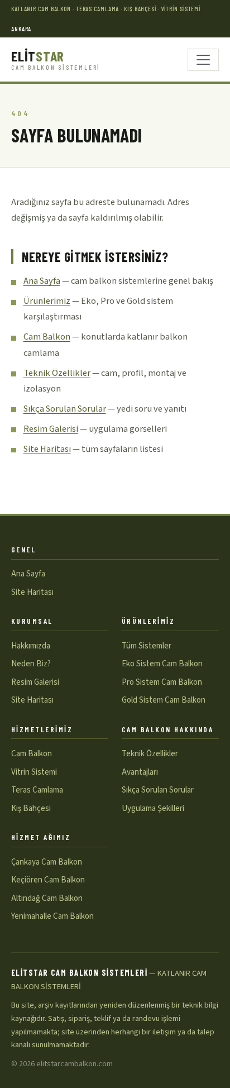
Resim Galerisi (50, 429)
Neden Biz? (31, 664)
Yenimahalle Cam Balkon (52, 916)
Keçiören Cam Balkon (48, 880)
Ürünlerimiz (46, 301)
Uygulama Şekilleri (153, 808)
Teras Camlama (37, 790)
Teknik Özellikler (56, 373)
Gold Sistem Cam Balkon (163, 700)
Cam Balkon (46, 336)
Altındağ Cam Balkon (47, 898)
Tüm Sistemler (146, 646)
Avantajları (140, 772)
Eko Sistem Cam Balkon (162, 664)
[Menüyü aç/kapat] (203, 60)
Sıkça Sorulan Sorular (64, 409)
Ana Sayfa (41, 281)
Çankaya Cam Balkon (46, 862)
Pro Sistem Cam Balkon (162, 682)
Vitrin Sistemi (34, 772)
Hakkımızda (30, 646)
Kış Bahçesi (31, 808)
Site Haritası (47, 449)
